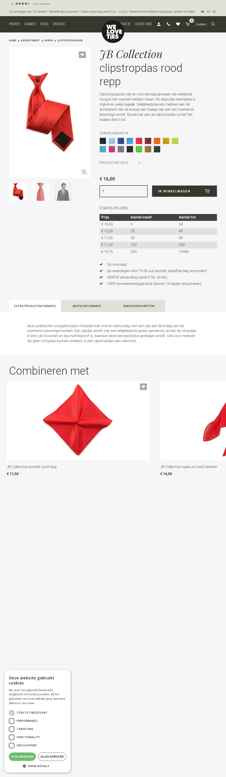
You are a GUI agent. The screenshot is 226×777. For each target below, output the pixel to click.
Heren (14, 24)
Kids (44, 24)
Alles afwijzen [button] (52, 756)
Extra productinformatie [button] (35, 306)
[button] (213, 24)
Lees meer (28, 703)
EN (208, 11)
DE (214, 11)
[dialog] (37, 721)
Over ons (143, 24)
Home (13, 40)
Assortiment (30, 40)
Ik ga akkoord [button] (22, 756)
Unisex (59, 24)
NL (203, 11)
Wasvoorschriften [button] (138, 306)
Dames (30, 24)
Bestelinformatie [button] (87, 306)
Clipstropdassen (70, 40)
